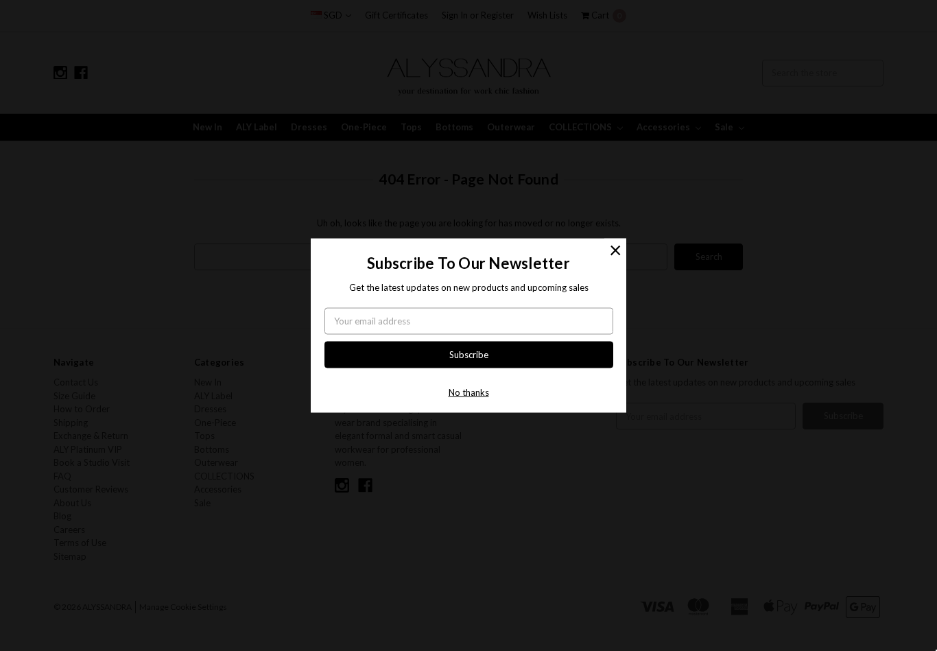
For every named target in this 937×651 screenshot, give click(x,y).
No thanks (469, 392)
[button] (615, 249)
